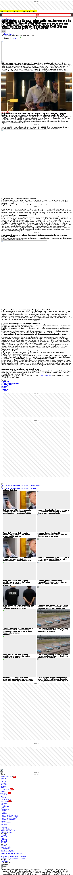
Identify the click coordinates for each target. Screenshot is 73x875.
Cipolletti (3, 841)
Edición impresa (6, 832)
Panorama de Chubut (8, 818)
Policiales (3, 824)
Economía (3, 784)
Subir (4, 866)
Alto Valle (3, 836)
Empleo (3, 846)
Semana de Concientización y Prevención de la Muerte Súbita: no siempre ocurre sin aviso (52, 534)
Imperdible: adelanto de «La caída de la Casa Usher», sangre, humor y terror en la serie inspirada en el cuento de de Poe (33, 114)
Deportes (3, 795)
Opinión (3, 812)
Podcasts (3, 826)
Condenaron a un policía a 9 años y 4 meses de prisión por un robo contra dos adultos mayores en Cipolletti (52, 606)
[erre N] (36, 17)
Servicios (3, 787)
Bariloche (3, 839)
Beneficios (4, 861)
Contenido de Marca (7, 830)
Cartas (3, 821)
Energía (3, 783)
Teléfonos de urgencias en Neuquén (13, 858)
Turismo (3, 786)
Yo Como (4, 810)
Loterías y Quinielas (7, 850)
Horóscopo (5, 806)
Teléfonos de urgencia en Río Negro (13, 856)
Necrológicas (5, 849)
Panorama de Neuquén (9, 815)
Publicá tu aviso (5, 847)
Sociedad (3, 803)
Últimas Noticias (8, 776)
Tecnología (5, 809)
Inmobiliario (4, 827)
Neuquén (3, 835)
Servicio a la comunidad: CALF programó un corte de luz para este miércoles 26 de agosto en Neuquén (18, 679)
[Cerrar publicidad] (1, 770)
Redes (2, 791)
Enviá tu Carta (6, 823)
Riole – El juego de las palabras (11, 853)
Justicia (3, 781)
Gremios (4, 780)
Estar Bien (5, 801)
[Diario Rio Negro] (2, 868)
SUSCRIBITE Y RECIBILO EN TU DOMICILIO (18, 11)
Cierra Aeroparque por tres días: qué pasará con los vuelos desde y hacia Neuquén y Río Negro (52, 629)
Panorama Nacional (8, 820)
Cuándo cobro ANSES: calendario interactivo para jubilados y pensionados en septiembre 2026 (17, 511)
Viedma (3, 843)
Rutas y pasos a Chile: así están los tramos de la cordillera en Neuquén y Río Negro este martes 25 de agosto (53, 679)
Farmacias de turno (7, 852)
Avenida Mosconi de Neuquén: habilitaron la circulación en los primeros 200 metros (16, 534)
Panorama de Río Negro (9, 817)
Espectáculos (6, 19)
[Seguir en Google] (2, 62)
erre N (13, 19)
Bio (2, 807)
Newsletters (6, 789)
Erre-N (3, 798)
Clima (3, 804)
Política (3, 778)
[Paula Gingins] (3, 30)
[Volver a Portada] (36, 15)
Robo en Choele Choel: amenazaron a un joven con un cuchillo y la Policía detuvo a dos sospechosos (53, 511)
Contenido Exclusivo (7, 829)
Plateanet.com (46, 375)
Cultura (2, 796)
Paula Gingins (9, 34)
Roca (2, 838)
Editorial (4, 814)
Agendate (5, 793)
